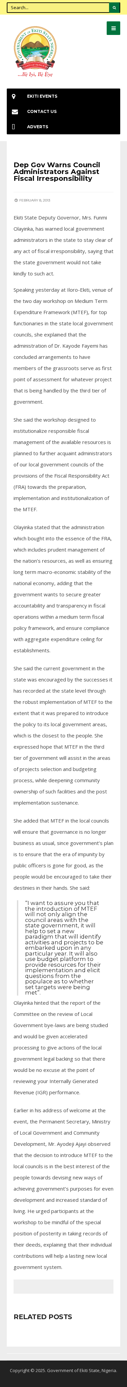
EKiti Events (42, 96)
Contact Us (42, 111)
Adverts (37, 126)
